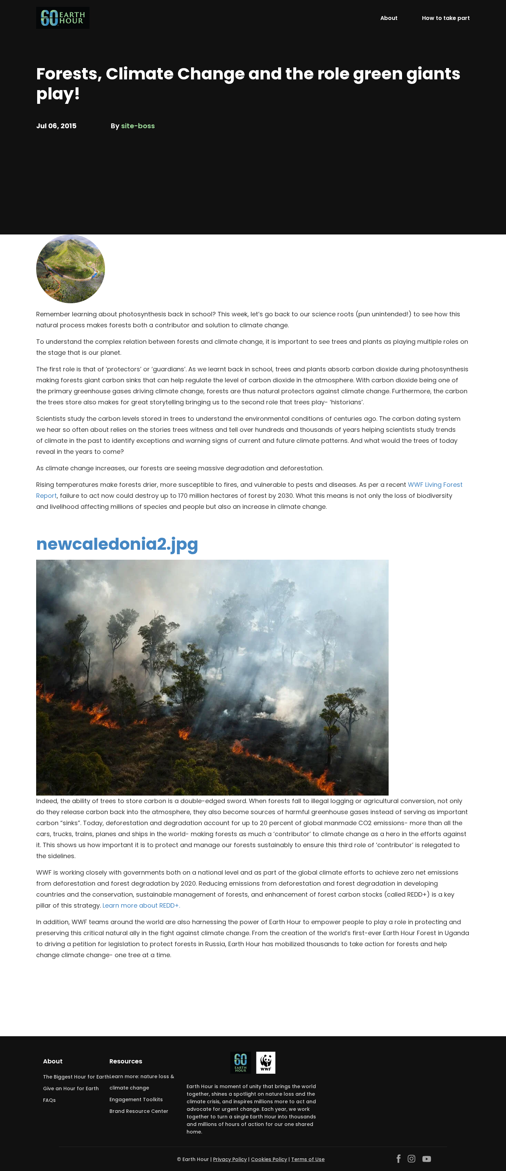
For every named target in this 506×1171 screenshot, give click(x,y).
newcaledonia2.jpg (117, 544)
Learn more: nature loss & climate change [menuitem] (141, 1082)
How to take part (446, 18)
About (389, 18)
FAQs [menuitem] (49, 1100)
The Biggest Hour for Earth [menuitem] (76, 1076)
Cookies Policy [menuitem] (269, 1159)
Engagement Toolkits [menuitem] (136, 1099)
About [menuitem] (53, 1061)
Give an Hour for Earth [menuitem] (71, 1088)
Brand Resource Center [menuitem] (138, 1111)
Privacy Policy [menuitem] (230, 1159)
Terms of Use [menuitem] (308, 1159)
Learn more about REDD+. (140, 905)
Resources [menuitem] (125, 1061)
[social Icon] (399, 1158)
